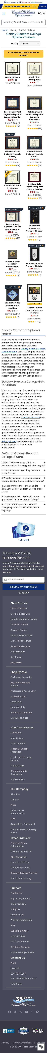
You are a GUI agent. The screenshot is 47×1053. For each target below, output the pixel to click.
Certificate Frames (20, 613)
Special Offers (18, 936)
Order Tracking (18, 904)
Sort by (14, 43)
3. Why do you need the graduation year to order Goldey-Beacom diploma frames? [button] (23, 480)
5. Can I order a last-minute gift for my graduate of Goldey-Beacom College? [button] (20, 498)
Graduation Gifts (19, 717)
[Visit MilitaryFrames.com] (23, 1)
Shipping (15, 909)
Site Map (41, 1042)
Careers (15, 799)
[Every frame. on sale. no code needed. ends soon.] (23, 6)
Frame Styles (17, 765)
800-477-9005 (18, 973)
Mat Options (17, 738)
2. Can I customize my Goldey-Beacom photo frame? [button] (21, 472)
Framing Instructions (21, 920)
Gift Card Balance (20, 941)
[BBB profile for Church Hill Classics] (8, 1030)
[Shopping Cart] (44, 13)
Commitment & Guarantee (19, 772)
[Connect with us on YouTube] (26, 1012)
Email (13, 963)
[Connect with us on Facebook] (9, 1012)
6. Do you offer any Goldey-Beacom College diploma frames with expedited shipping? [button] (21, 507)
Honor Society (18, 707)
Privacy (5, 1042)
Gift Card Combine (20, 947)
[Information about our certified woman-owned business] (38, 1030)
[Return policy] (23, 1030)
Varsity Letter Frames (21, 635)
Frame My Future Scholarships (19, 845)
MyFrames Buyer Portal (22, 952)
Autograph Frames (20, 646)
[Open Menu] (4, 13)
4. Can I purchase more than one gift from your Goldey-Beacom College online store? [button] (22, 488)
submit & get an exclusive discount (23, 588)
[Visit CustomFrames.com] (36, 1)
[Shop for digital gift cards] (23, 530)
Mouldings (16, 732)
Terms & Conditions (23, 1042)
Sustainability (18, 779)
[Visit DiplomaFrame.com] (10, 1)
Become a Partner (20, 862)
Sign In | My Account (21, 898)
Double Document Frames (24, 619)
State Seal (16, 701)
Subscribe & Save (20, 930)
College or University (21, 677)
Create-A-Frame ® (30, 417)
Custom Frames (19, 630)
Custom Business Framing (24, 873)
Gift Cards (16, 657)
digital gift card (9, 441)
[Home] (23, 13)
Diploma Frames (19, 608)
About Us (15, 794)
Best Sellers (16, 662)
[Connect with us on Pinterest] (32, 1012)
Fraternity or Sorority (21, 712)
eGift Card (23, 539)
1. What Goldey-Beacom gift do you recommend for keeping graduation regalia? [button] (23, 464)
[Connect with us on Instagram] (21, 1012)
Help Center (17, 984)
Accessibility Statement (23, 824)
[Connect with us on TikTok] (15, 1012)
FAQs (13, 925)
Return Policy (17, 914)
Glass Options (18, 743)
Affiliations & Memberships (18, 812)
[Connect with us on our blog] (37, 1012)
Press (13, 805)
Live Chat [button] (15, 968)
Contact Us (16, 893)
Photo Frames (18, 651)
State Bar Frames (19, 624)
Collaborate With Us (21, 851)
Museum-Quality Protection (19, 750)
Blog (13, 818)
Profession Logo (19, 696)
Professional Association (23, 691)
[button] (39, 13)
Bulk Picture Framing (21, 878)
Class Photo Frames (21, 640)
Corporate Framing (20, 867)
